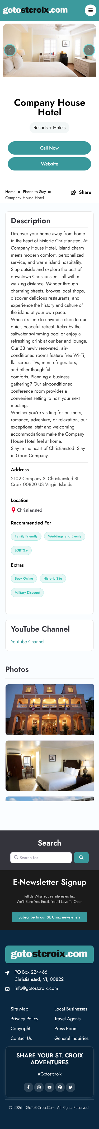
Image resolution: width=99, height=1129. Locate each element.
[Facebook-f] (28, 1087)
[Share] (73, 192)
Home (10, 192)
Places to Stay (34, 192)
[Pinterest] (60, 1087)
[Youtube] (49, 1087)
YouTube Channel (27, 641)
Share (85, 192)
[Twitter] (70, 1087)
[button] (10, 50)
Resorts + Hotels (49, 127)
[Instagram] (39, 1087)
